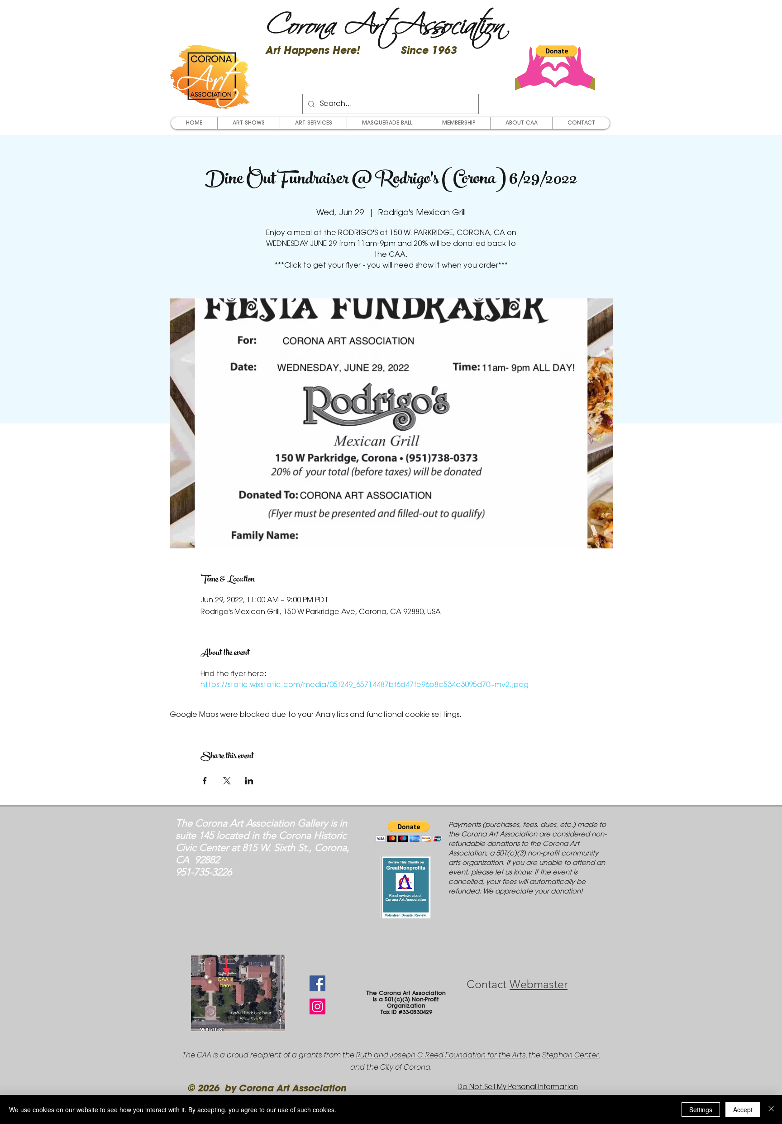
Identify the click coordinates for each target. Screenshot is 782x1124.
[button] (556, 51)
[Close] (771, 1109)
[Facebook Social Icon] (317, 983)
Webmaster (538, 984)
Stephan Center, (571, 1055)
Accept (743, 1109)
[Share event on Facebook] (204, 780)
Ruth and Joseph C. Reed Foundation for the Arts (441, 1055)
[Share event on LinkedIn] (249, 780)
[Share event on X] (227, 780)
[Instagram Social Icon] (317, 1006)
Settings (700, 1109)
